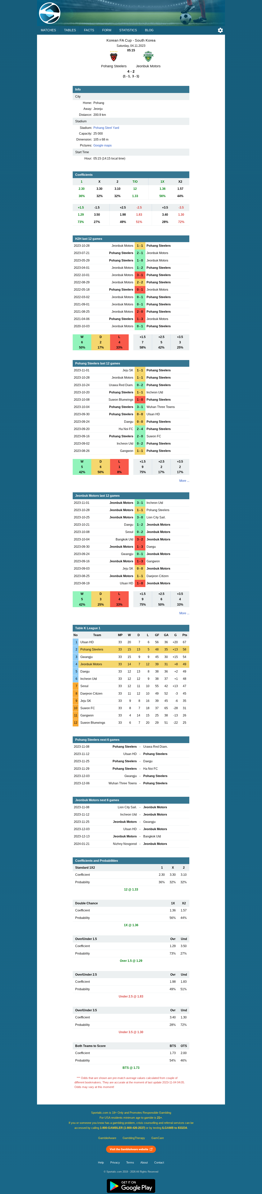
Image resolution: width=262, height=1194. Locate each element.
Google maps (102, 145)
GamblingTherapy (134, 1138)
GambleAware (107, 1138)
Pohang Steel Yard (106, 127)
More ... (184, 480)
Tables (70, 30)
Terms (130, 1162)
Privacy (115, 1162)
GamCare (157, 1138)
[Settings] (220, 30)
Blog (149, 30)
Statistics (128, 30)
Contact (159, 1162)
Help (101, 1162)
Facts (89, 30)
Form (106, 30)
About (144, 1162)
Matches (48, 30)
